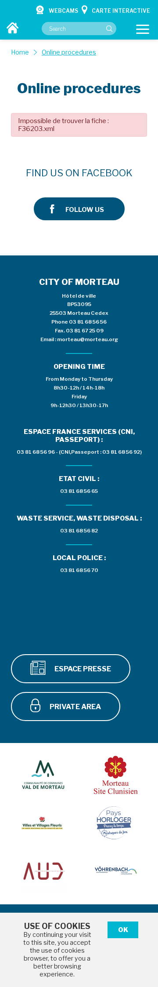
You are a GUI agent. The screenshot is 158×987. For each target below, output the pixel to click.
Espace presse (82, 669)
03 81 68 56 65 (79, 491)
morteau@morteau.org (87, 339)
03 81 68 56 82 (79, 531)
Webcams (63, 10)
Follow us (84, 210)
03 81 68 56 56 (88, 322)
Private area (74, 707)
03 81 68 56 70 (79, 570)
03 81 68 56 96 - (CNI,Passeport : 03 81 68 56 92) (79, 452)
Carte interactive (121, 10)
